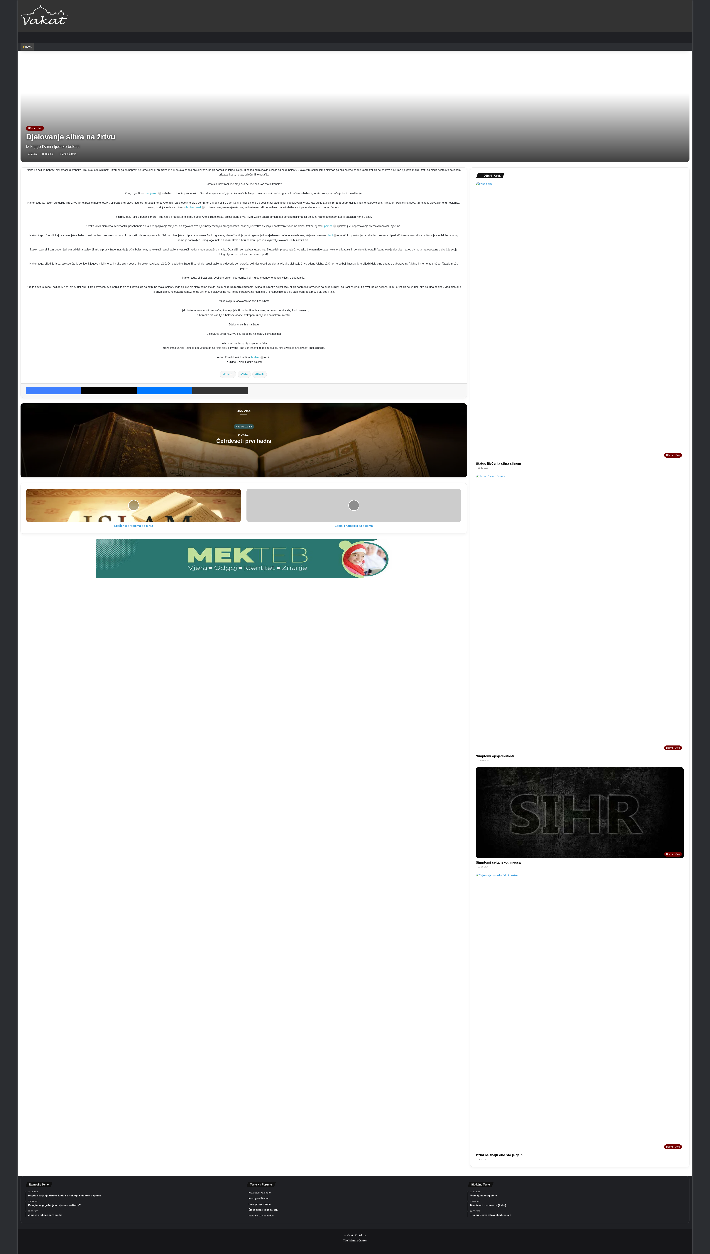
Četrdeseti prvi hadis (243, 441)
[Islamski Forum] (244, 558)
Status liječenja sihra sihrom (498, 463)
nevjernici (151, 193)
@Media (32, 154)
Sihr (245, 374)
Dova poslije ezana (259, 1204)
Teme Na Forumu (261, 1184)
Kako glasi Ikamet (258, 1198)
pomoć (328, 226)
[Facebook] (53, 390)
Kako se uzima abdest (261, 1215)
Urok (260, 374)
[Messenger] (164, 390)
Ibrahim (255, 357)
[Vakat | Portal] (45, 16)
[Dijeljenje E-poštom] (220, 390)
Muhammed (193, 207)
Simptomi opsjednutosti (495, 756)
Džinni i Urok (35, 128)
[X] (109, 390)
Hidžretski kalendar (259, 1192)
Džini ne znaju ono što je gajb (499, 1155)
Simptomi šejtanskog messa (498, 862)
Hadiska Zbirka (244, 426)
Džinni (228, 374)
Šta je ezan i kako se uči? (263, 1209)
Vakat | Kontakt (355, 1235)
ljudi (330, 235)
